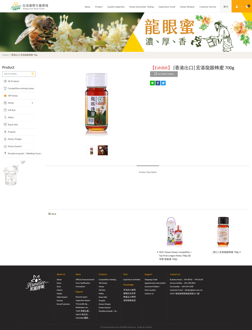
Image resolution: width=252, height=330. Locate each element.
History (60, 290)
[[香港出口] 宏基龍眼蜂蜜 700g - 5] (97, 101)
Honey (10, 103)
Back (53, 214)
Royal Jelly (12, 125)
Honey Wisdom (187, 7)
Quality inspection (116, 7)
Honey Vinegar (14, 139)
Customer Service (208, 7)
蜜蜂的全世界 (129, 293)
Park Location (150, 290)
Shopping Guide (151, 280)
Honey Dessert (14, 146)
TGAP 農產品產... (83, 311)
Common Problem (152, 287)
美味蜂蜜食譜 (129, 300)
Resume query (81, 297)
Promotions (80, 287)
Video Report (62, 297)
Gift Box (11, 110)
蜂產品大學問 (129, 297)
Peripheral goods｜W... (108, 311)
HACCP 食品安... (83, 315)
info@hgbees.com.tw (193, 290)
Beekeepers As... (82, 308)
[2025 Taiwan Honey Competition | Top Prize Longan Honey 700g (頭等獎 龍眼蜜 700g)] (174, 231)
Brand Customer (63, 304)
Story (59, 287)
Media (59, 294)
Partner (60, 301)
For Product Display (166, 74)
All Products (13, 81)
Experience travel (167, 7)
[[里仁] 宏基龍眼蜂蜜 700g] (223, 231)
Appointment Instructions (155, 283)
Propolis (11, 132)
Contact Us (149, 294)
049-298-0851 (190, 283)
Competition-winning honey (18, 88)
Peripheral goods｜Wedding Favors (18, 154)
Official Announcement (85, 280)
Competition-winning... (108, 280)
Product (99, 7)
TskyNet (149, 327)
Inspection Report (83, 300)
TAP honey (12, 96)
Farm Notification (83, 283)
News (59, 283)
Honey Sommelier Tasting (142, 7)
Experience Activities (131, 280)
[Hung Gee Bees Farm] (29, 6)
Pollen (10, 117)
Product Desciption (148, 172)
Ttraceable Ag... (82, 304)
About (87, 7)
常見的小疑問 (129, 290)
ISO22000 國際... (83, 318)
